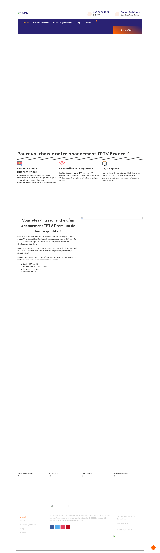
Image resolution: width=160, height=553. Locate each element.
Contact (88, 22)
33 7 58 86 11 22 (101, 12)
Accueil (26, 22)
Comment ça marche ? (62, 22)
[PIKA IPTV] (25, 4)
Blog (78, 22)
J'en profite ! (126, 29)
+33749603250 (123, 523)
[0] (95, 22)
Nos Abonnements (41, 22)
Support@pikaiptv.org (131, 12)
